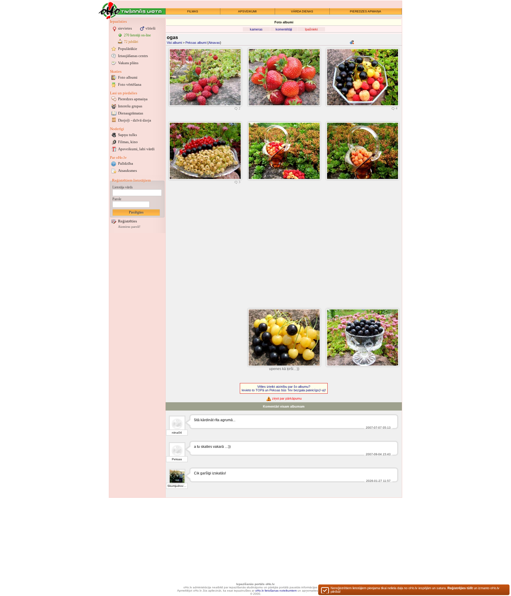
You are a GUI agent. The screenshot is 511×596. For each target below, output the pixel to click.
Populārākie (127, 48)
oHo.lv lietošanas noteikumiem (276, 590)
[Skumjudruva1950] (177, 477)
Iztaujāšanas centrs (133, 56)
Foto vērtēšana (129, 84)
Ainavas (214, 42)
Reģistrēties (127, 221)
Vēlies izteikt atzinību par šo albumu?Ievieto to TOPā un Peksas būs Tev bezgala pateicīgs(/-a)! (284, 388)
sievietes (125, 28)
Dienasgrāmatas (130, 113)
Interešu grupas (130, 106)
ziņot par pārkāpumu (286, 398)
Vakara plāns (128, 63)
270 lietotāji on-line (137, 35)
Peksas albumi (195, 42)
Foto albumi (128, 77)
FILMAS (192, 11)
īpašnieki (311, 29)
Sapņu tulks (127, 135)
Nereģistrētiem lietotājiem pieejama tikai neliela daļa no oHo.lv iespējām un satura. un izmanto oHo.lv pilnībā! (415, 589)
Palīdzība (125, 163)
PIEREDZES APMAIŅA (365, 11)
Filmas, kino (128, 142)
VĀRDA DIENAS (302, 11)
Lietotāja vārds (122, 187)
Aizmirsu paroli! (129, 226)
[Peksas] (177, 450)
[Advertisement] (137, 323)
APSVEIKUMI (247, 11)
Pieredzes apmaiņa (133, 99)
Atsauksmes (127, 170)
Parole (116, 199)
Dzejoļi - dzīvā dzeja (134, 120)
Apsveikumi (136, 149)
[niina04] (177, 424)
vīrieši (150, 28)
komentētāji (284, 29)
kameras (256, 29)
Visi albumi (174, 42)
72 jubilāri (131, 42)
